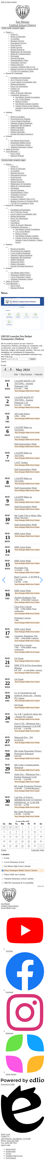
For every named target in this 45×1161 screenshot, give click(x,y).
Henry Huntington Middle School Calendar (20, 870)
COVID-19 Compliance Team (22, 71)
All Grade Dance (22, 413)
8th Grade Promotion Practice (27, 786)
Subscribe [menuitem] (38, 374)
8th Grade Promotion (24, 811)
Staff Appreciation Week (25, 444)
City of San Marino (22, 99)
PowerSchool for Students (20, 119)
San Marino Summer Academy (27, 104)
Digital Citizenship (18, 132)
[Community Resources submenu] (29, 95)
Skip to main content (9, 2)
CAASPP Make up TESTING (23, 428)
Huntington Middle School (21, 143)
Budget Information (18, 84)
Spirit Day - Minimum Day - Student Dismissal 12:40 (27, 775)
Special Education (17, 58)
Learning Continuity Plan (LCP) (23, 67)
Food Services (16, 45)
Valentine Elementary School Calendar (18, 879)
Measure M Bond (17, 156)
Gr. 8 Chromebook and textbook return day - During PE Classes (27, 695)
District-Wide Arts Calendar (14, 874)
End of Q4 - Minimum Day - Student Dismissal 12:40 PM (27, 724)
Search (3, 359)
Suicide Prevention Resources (22, 134)
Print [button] (16, 374)
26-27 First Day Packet (19, 80)
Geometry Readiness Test (26, 636)
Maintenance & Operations (21, 52)
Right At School (21, 102)
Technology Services (18, 63)
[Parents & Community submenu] (7, 76)
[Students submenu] (7, 115)
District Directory (17, 65)
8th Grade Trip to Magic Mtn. (28, 515)
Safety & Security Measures (21, 93)
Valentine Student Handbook (21, 123)
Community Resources (19, 95)
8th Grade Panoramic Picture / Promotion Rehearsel (28, 752)
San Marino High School (20, 141)
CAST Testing (21, 437)
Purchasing (15, 56)
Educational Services (18, 43)
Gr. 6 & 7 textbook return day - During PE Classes (28, 715)
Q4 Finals (18, 658)
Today (3, 850)
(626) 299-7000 (13, 1141)
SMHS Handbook (17, 128)
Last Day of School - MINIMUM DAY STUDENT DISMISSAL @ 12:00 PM (28, 800)
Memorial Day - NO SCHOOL (23, 738)
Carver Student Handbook (20, 121)
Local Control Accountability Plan (23, 82)
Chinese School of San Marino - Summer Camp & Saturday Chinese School (28, 108)
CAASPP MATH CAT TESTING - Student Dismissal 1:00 (24, 383)
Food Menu (15, 91)
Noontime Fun (21, 567)
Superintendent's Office (19, 60)
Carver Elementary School (21, 145)
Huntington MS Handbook (21, 125)
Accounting (15, 39)
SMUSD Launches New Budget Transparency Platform (16, 337)
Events (6, 858)
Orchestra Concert (22, 618)
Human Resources (17, 50)
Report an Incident (18, 117)
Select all (40, 886)
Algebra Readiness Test (25, 597)
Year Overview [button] (26, 374)
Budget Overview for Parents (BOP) (24, 69)
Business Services (17, 41)
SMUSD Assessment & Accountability (19, 883)
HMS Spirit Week (22, 533)
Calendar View (37, 850)
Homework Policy (17, 130)
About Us (14, 34)
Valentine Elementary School (22, 147)
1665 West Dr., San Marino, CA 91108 (15, 1139)
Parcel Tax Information (19, 86)
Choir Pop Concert (23, 606)
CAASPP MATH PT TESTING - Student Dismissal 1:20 (24, 400)
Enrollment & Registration (20, 78)
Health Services (16, 47)
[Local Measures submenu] (19, 284)
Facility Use (15, 89)
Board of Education (18, 37)
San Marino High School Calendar (17, 866)
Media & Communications (21, 54)
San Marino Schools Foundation (27, 97)
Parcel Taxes (15, 154)
